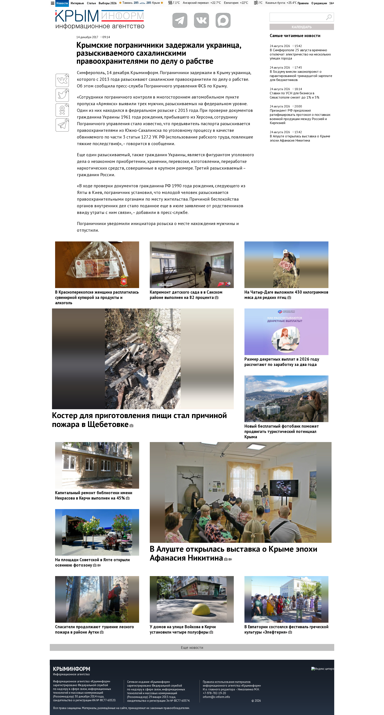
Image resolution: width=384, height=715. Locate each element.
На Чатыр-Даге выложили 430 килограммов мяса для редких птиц (286, 294)
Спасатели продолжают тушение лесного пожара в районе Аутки (94, 629)
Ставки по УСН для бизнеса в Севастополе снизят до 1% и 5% (294, 95)
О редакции (319, 3)
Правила (303, 3)
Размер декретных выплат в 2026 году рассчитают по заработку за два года (281, 361)
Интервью (77, 3)
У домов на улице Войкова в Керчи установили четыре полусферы (183, 629)
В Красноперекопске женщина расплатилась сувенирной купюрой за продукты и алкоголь (97, 297)
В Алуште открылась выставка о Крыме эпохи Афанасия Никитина (300, 138)
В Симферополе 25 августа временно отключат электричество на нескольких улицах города (300, 54)
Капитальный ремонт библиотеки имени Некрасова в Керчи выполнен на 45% (93, 495)
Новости (62, 3)
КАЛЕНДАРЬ (302, 27)
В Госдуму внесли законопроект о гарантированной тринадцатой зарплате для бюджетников (301, 75)
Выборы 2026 (107, 3)
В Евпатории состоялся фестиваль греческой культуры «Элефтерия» (286, 629)
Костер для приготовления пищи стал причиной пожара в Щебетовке (139, 419)
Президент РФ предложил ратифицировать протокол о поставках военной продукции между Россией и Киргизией (300, 116)
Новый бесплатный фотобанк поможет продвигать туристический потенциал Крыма (281, 431)
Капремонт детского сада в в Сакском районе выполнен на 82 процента (186, 294)
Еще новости (192, 647)
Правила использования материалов (227, 682)
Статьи (91, 3)
